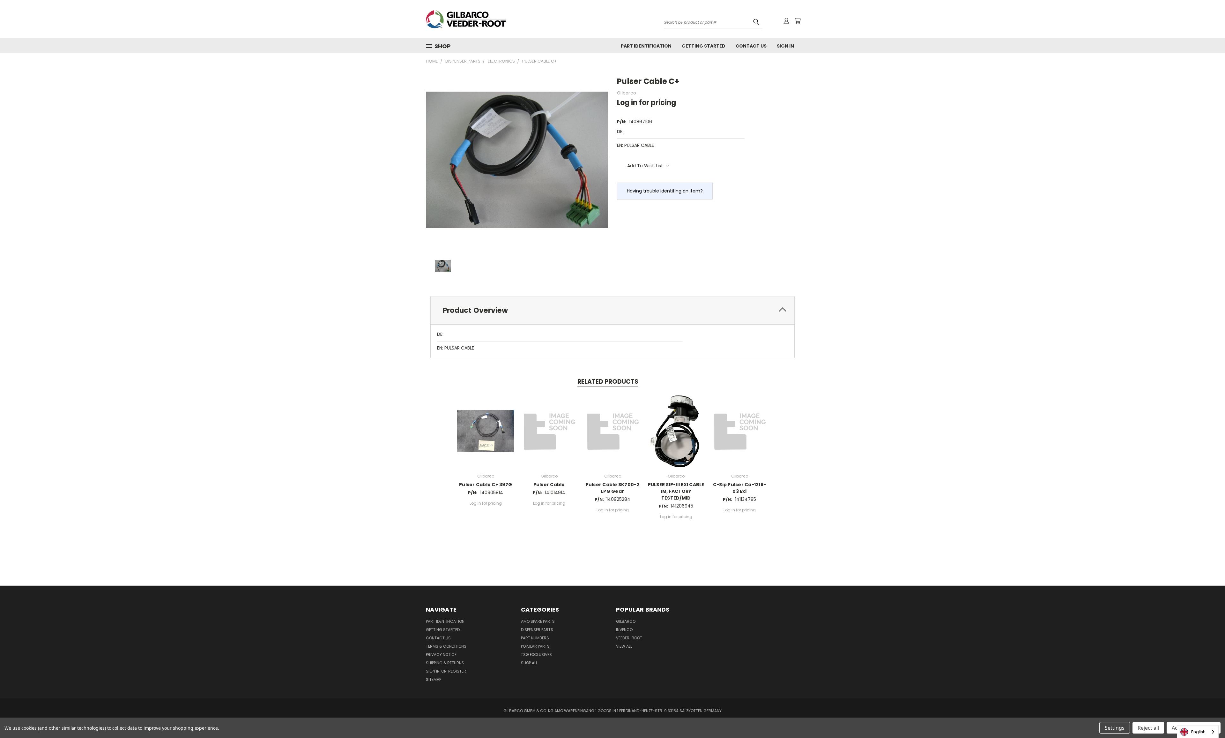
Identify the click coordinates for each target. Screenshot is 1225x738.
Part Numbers (535, 638)
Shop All (529, 663)
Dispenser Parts (537, 629)
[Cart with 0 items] (797, 21)
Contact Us (751, 46)
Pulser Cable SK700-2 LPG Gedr (613, 487)
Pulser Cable (549, 484)
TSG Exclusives (536, 654)
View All (624, 646)
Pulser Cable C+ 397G (485, 484)
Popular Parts (535, 646)
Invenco (624, 629)
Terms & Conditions (446, 646)
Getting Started (703, 46)
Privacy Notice (441, 654)
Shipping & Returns (445, 663)
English (1198, 732)
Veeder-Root (629, 638)
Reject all (1148, 727)
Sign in (433, 671)
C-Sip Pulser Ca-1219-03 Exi (739, 487)
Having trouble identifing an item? (665, 191)
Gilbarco (625, 621)
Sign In (785, 46)
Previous (1208, 718)
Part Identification (646, 46)
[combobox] (1198, 732)
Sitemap (433, 679)
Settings (1115, 727)
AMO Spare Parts (538, 621)
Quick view (485, 430)
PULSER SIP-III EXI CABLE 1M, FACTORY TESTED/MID (676, 491)
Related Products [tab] (607, 381)
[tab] (612, 310)
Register (457, 671)
